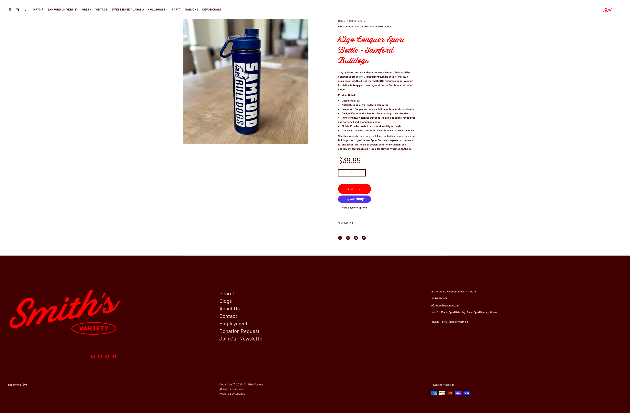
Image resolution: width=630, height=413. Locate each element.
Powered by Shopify (232, 393)
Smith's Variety (253, 384)
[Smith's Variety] (611, 9)
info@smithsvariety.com (445, 305)
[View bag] (17, 9)
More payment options (355, 207)
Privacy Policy (439, 321)
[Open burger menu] (10, 9)
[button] (24, 9)
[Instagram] (92, 356)
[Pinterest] (107, 356)
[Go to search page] (24, 9)
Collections (355, 20)
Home (341, 20)
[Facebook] (114, 356)
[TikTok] (100, 356)
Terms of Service (458, 321)
